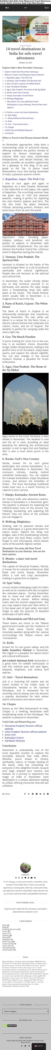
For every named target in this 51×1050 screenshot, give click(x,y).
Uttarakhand (7, 947)
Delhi (19, 963)
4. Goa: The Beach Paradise (16, 86)
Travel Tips (6, 945)
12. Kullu (8, 121)
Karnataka (6, 970)
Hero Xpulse (40, 965)
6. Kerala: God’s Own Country (17, 92)
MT (31, 974)
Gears (4, 933)
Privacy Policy (39, 1041)
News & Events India (19, 1041)
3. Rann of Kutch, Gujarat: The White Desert (22, 83)
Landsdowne (23, 970)
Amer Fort (10, 734)
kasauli (14, 970)
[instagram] (29, 1046)
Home (9, 1041)
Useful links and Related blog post (18, 130)
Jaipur (29, 968)
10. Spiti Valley (11, 115)
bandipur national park (16, 961)
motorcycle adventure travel (23, 972)
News (4, 937)
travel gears (7, 982)
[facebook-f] (22, 1046)
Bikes (4, 925)
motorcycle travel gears (20, 974)
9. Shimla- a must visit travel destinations (21, 112)
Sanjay (7, 794)
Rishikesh (6, 978)
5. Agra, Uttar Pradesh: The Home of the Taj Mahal (25, 89)
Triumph (26, 982)
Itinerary (5, 935)
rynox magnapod (25, 980)
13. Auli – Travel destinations (16, 124)
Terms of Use (25, 1042)
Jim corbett (37, 968)
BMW (37, 961)
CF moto (13, 963)
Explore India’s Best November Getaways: (22, 72)
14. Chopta (9, 127)
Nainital (20, 976)
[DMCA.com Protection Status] (25, 1025)
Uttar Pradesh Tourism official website (26, 731)
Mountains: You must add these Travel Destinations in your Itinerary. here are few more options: (27, 104)
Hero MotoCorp (28, 965)
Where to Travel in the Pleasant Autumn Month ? (24, 74)
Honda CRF (22, 968)
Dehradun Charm (14, 737)
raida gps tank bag (32, 976)
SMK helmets (38, 980)
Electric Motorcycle (39, 963)
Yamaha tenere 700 (21, 986)
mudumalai (37, 974)
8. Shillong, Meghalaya (14, 98)
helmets (18, 965)
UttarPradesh (7, 950)
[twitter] (25, 1046)
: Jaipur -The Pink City (25, 179)
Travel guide (18, 982)
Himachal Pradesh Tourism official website (23, 727)
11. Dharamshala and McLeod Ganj (19, 118)
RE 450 (43, 976)
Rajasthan (6, 939)
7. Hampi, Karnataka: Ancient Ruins (19, 95)
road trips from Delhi (20, 978)
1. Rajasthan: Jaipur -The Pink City (18, 77)
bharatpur (30, 961)
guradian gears (8, 965)
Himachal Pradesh (9, 968)
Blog (4, 927)
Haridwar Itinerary (15, 740)
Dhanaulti (26, 963)
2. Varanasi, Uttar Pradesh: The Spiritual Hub (23, 80)
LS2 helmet (32, 970)
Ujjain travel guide (10, 984)
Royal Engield (12, 980)
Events (5, 931)
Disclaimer (30, 1041)
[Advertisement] (25, 824)
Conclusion (9, 133)
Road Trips (6, 941)
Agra (4, 961)
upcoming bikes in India (29, 984)
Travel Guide (25, 46)
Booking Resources (10, 929)
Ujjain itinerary (37, 982)
